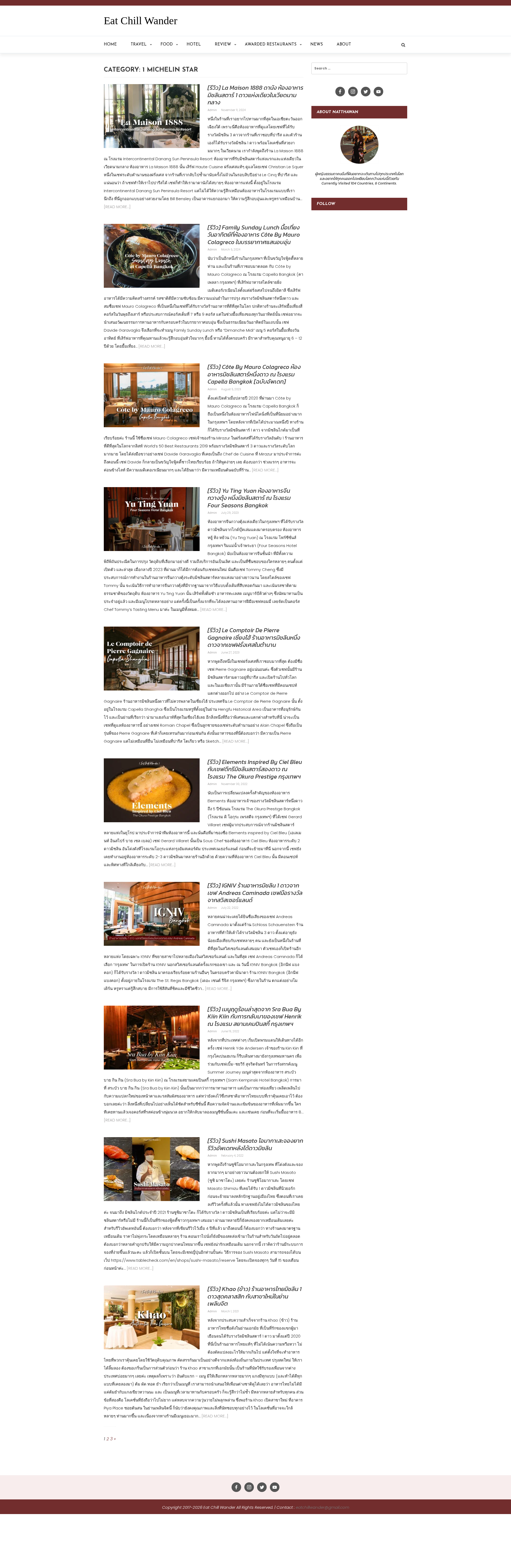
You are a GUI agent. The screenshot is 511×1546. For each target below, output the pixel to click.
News (316, 45)
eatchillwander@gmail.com (322, 1507)
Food (166, 45)
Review (223, 45)
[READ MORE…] (117, 206)
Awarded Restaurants (270, 45)
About (344, 45)
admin (213, 110)
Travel (139, 45)
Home (110, 45)
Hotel (194, 45)
